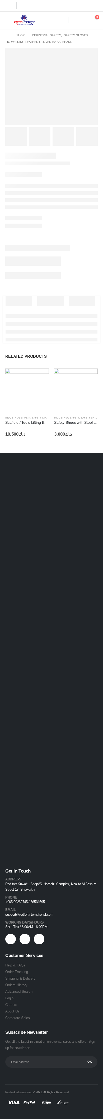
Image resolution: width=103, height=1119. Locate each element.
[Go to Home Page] (7, 35)
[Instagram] (39, 5)
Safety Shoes (90, 417)
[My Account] (77, 20)
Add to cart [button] (40, 377)
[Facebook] (9, 5)
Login (9, 998)
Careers (11, 1005)
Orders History (16, 985)
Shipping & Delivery (20, 978)
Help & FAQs (15, 965)
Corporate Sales (17, 1018)
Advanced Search (18, 992)
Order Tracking (16, 972)
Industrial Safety (17, 417)
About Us (12, 1011)
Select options (89, 377)
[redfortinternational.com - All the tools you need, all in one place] (24, 20)
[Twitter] (24, 5)
